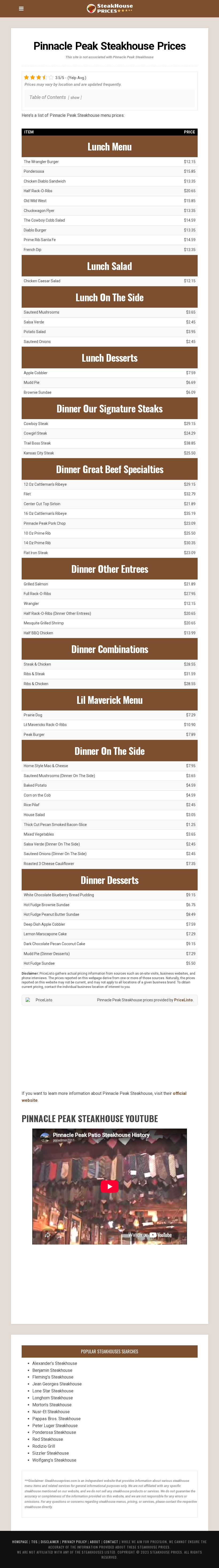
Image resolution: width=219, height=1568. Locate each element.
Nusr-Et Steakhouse (51, 1411)
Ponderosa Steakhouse (54, 1432)
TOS (34, 1541)
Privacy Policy (74, 1541)
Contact (111, 1541)
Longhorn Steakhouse (52, 1397)
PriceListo (183, 1000)
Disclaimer (50, 1541)
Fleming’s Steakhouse (52, 1377)
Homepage (20, 1541)
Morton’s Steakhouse (52, 1404)
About (95, 1541)
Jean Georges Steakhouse (57, 1384)
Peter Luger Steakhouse (55, 1425)
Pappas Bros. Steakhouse (56, 1418)
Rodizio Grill (43, 1446)
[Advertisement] (110, 1048)
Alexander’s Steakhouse (54, 1363)
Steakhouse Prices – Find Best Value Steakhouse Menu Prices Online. (109, 8)
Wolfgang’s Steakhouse (54, 1460)
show (75, 97)
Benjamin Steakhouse (52, 1370)
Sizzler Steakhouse (50, 1453)
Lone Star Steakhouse (52, 1390)
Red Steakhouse (47, 1439)
